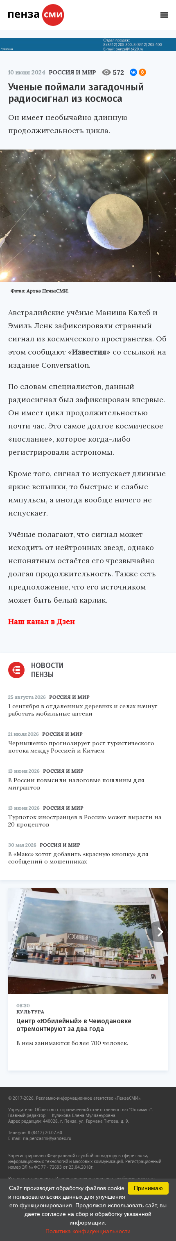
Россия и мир (72, 72)
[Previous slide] (18, 931)
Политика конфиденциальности (88, 1231)
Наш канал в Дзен (41, 621)
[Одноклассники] (142, 72)
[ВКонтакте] (133, 72)
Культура (30, 1011)
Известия (89, 352)
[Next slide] (157, 931)
